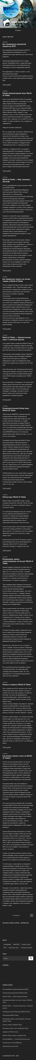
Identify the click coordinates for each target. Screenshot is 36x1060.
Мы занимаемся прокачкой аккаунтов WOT (14, 45)
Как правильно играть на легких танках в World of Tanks (16, 280)
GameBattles (7, 944)
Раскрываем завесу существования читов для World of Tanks (17, 561)
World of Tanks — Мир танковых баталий (16, 180)
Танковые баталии (26, 947)
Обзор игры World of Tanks (14, 497)
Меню (19, 30)
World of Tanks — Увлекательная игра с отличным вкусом (16, 338)
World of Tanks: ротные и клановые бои (14, 1035)
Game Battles (19, 21)
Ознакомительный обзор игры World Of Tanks (15, 409)
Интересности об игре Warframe (12, 1043)
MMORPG (16, 944)
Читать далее (7, 84)
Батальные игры (14, 947)
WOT (5, 947)
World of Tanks (26, 944)
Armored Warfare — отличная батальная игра (16, 1039)
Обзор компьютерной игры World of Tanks (16, 94)
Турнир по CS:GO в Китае (10, 1032)
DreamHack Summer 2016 (10, 1046)
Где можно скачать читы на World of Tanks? (17, 756)
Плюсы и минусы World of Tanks (16, 684)
